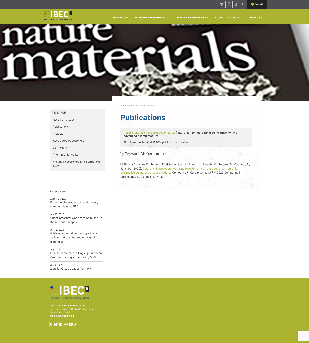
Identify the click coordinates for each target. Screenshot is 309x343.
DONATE (259, 4)
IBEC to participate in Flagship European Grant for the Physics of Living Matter (76, 255)
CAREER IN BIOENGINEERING (189, 17)
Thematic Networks (65, 154)
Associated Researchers (68, 140)
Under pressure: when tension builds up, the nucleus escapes (76, 220)
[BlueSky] (56, 324)
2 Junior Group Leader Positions (71, 268)
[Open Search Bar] (243, 4)
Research (134, 105)
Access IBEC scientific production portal (149, 132)
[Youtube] (71, 324)
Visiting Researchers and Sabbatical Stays (76, 163)
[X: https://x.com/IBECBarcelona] (51, 324)
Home (123, 105)
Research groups (64, 119)
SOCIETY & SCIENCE (227, 17)
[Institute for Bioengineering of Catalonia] (57, 16)
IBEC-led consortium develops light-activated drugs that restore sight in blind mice (73, 237)
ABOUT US (254, 17)
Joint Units (60, 147)
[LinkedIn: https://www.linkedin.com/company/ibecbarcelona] (61, 324)
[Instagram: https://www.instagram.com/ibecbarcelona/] (66, 324)
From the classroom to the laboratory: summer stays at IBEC (74, 204)
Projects (58, 133)
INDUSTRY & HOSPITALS (149, 17)
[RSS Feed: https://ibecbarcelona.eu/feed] (76, 324)
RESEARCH (119, 17)
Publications (61, 126)
